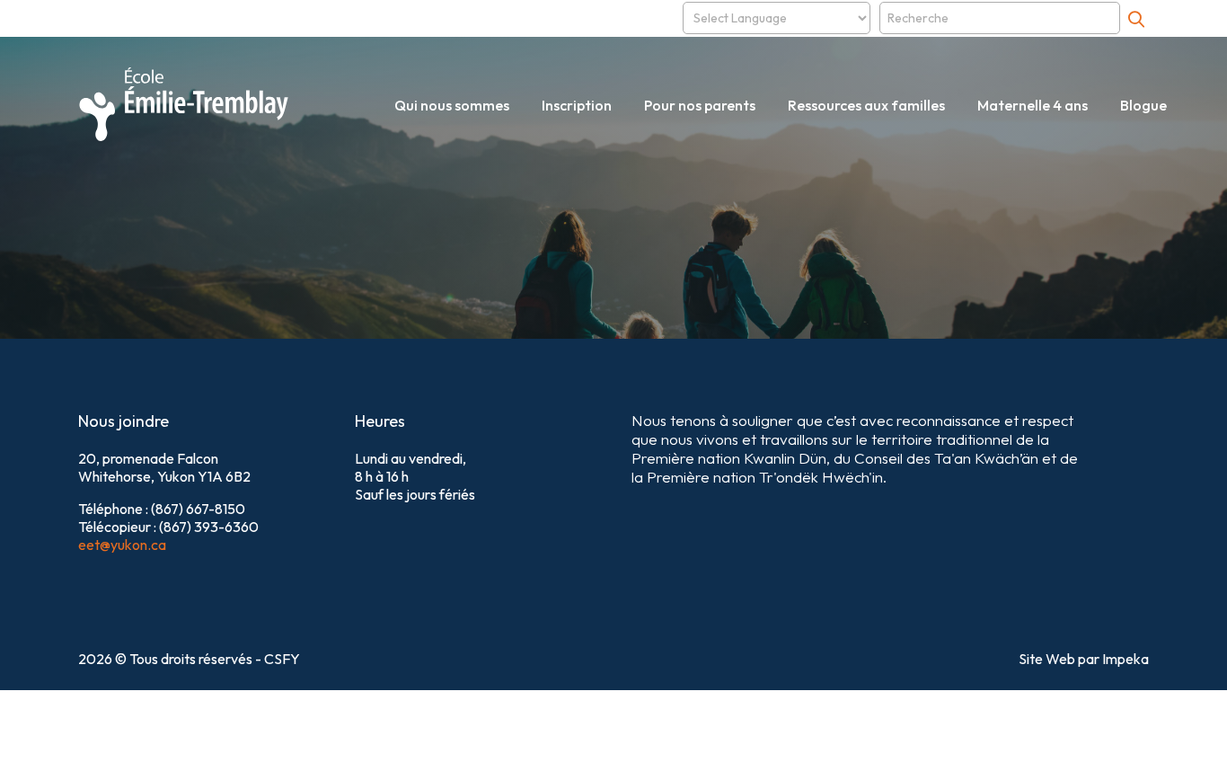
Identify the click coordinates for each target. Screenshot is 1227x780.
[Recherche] (1136, 18)
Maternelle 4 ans (1032, 105)
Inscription (577, 105)
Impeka (1125, 659)
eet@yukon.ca (122, 545)
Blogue (1143, 105)
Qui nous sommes (451, 105)
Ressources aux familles (866, 105)
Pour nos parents (699, 105)
